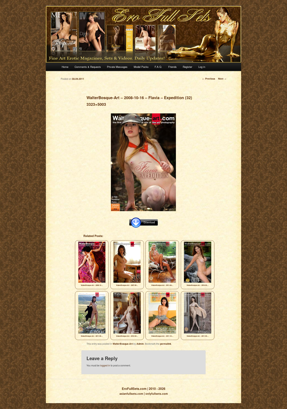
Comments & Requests (88, 67)
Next (222, 78)
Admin (140, 343)
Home (65, 67)
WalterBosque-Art (123, 343)
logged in (105, 365)
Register (187, 67)
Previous (208, 78)
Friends (172, 67)
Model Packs (141, 67)
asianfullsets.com (131, 394)
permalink (165, 343)
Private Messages (117, 67)
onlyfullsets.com (156, 394)
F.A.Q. (158, 67)
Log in (201, 67)
